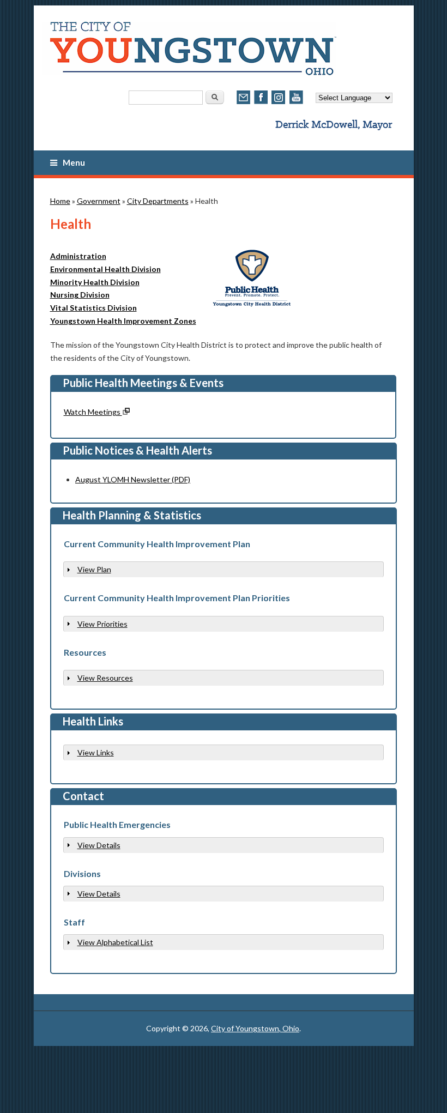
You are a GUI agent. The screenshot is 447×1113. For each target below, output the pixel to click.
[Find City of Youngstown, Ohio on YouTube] (296, 102)
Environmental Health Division (105, 269)
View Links (95, 752)
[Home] (189, 72)
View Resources (105, 677)
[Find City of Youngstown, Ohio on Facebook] (261, 102)
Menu (74, 162)
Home (60, 200)
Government (98, 200)
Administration (78, 256)
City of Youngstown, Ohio (255, 1028)
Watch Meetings (93, 411)
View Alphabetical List (115, 942)
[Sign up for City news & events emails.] (243, 102)
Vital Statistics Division (93, 307)
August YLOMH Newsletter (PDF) (132, 479)
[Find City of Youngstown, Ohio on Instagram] (278, 102)
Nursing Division (80, 294)
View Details (98, 845)
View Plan (94, 569)
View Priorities (102, 623)
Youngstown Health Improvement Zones (123, 320)
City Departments (158, 200)
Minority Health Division (95, 282)
